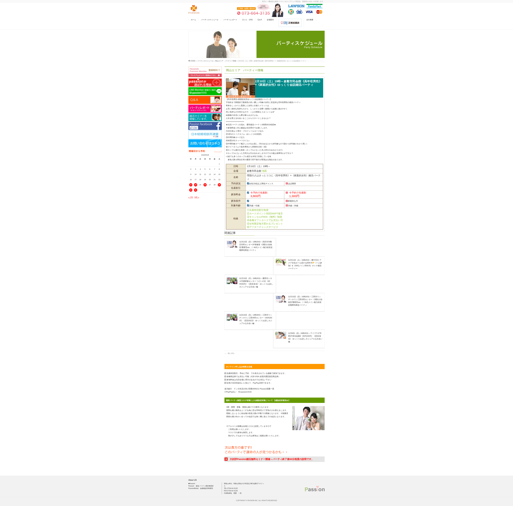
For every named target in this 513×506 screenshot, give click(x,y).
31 (196, 190)
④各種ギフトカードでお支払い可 (265, 220)
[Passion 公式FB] (205, 126)
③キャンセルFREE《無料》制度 (264, 217)
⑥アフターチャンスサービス (262, 227)
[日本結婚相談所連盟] (205, 135)
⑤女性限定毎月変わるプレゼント (265, 223)
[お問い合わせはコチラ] (205, 143)
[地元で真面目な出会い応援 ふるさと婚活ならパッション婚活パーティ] (193, 12)
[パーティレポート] (205, 109)
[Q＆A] (205, 100)
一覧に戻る (229, 353)
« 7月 (190, 197)
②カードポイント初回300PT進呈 (265, 213)
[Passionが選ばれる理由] (205, 83)
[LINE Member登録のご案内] (205, 91)
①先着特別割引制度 (258, 210)
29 (219, 185)
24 (196, 185)
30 (191, 190)
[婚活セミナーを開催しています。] (205, 117)
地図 (264, 171)
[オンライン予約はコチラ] (205, 72)
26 (205, 185)
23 (191, 185)
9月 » (197, 197)
